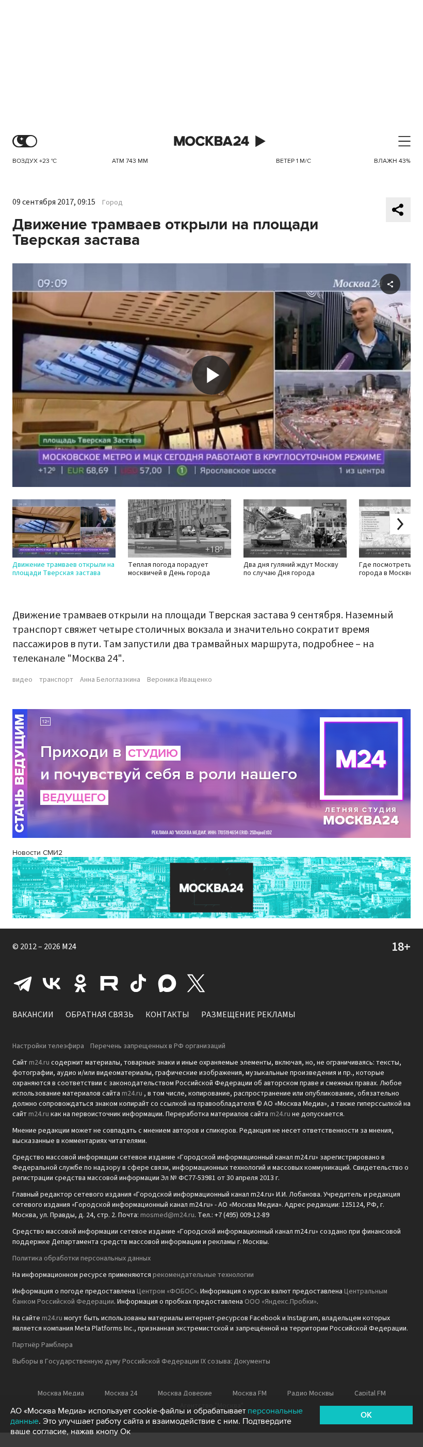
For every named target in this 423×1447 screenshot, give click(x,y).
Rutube (109, 983)
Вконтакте (51, 983)
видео (22, 679)
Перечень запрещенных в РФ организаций (157, 1046)
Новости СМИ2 (37, 852)
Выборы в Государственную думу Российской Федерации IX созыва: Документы (141, 1361)
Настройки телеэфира (48, 1046)
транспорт (56, 679)
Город (112, 202)
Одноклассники (80, 983)
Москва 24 (211, 141)
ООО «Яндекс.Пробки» (281, 1302)
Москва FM (250, 1393)
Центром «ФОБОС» (167, 1291)
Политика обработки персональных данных (81, 1258)
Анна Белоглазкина (110, 679)
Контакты (167, 1014)
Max (167, 983)
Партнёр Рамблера (42, 1345)
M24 (69, 946)
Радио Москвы (310, 1393)
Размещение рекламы (248, 1014)
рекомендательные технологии (203, 1275)
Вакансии (33, 1014)
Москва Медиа (61, 1393)
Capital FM (370, 1393)
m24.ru (39, 1062)
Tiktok (138, 983)
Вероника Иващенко (179, 679)
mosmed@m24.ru (167, 1215)
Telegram (22, 983)
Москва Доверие (185, 1393)
